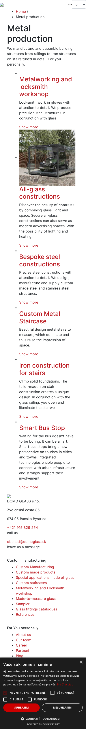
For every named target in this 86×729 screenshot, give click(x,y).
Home (21, 11)
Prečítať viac (65, 684)
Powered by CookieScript (43, 724)
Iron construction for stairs (44, 369)
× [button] (81, 662)
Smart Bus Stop (42, 428)
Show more (28, 127)
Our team (23, 640)
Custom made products (35, 572)
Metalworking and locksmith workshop (45, 86)
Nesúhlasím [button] (62, 707)
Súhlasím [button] (21, 707)
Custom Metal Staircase (39, 317)
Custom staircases (31, 583)
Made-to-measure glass (36, 598)
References (25, 614)
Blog (19, 656)
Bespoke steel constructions (39, 260)
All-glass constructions (39, 192)
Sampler (23, 604)
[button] (43, 718)
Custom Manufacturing (35, 567)
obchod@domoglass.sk (26, 541)
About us (23, 634)
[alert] (43, 693)
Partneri (22, 650)
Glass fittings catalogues (36, 609)
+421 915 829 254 (22, 527)
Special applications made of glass (45, 577)
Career (21, 645)
